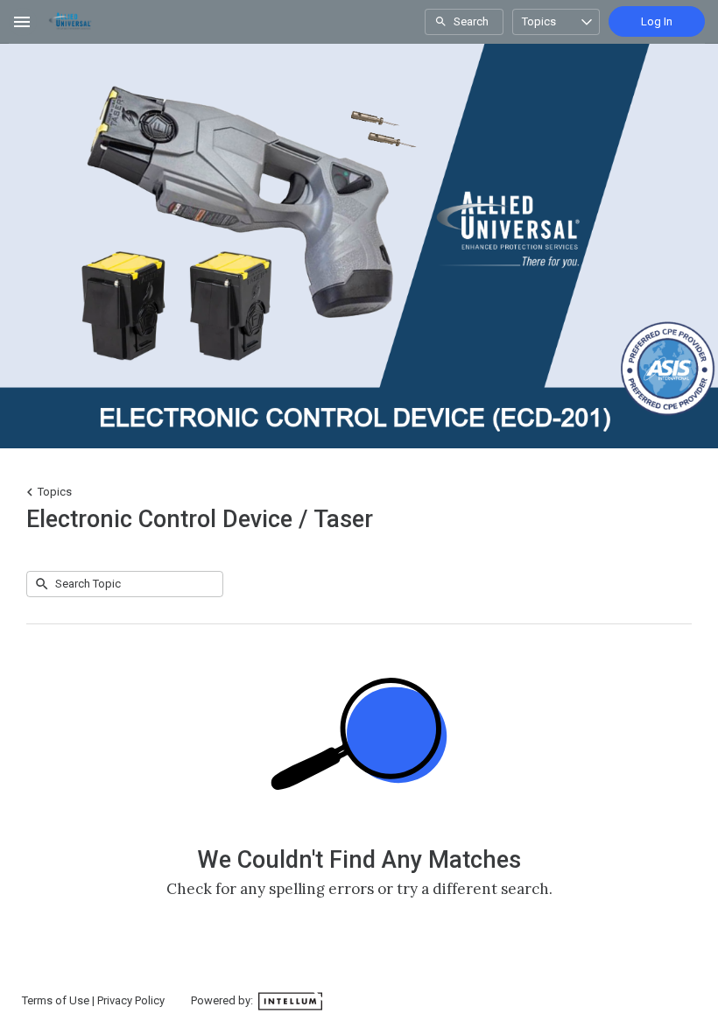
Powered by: (223, 1000)
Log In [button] (656, 21)
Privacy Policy (131, 1000)
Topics (539, 21)
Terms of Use (55, 1000)
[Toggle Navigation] (23, 22)
